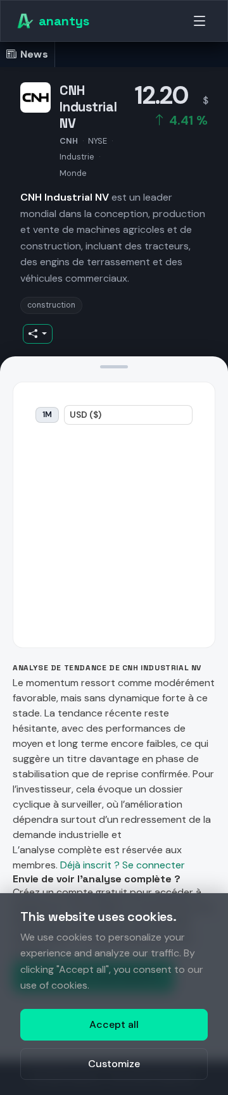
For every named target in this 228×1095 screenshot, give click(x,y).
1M (47, 415)
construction (51, 305)
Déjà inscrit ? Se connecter (122, 865)
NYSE (97, 140)
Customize (114, 1063)
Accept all (114, 1024)
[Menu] (199, 21)
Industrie (77, 156)
